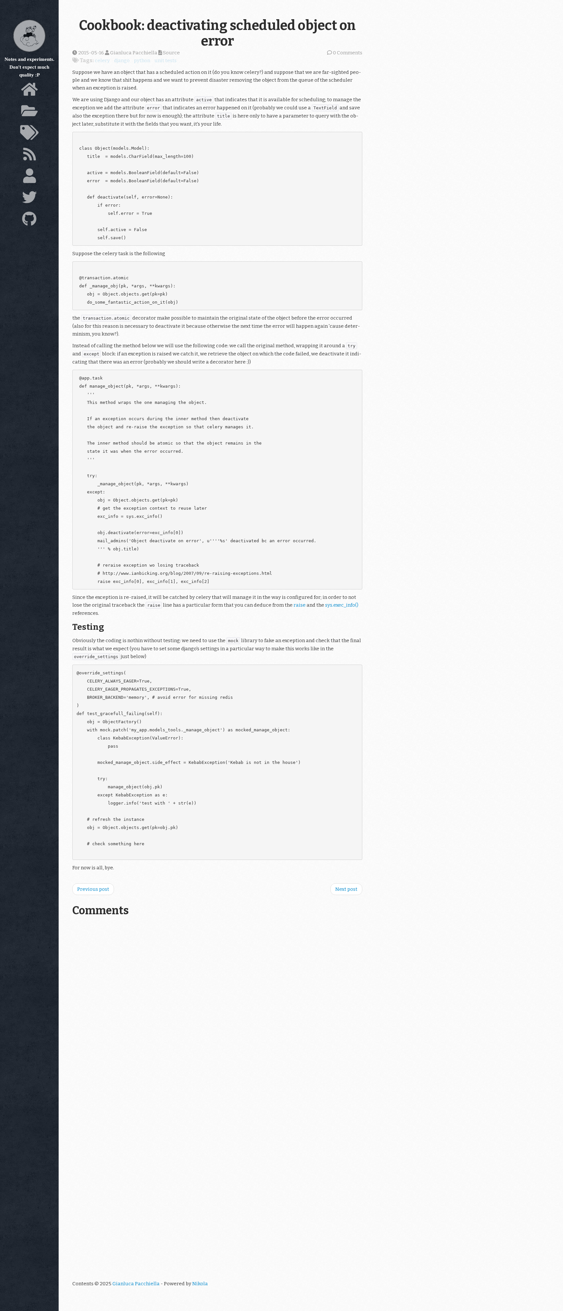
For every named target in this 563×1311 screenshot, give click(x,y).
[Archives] (29, 113)
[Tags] (29, 134)
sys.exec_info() (341, 605)
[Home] (29, 91)
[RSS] (29, 156)
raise (300, 605)
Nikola (200, 1284)
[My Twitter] (29, 199)
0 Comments (347, 53)
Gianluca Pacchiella (136, 1284)
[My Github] (29, 221)
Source (171, 53)
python (142, 60)
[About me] (29, 178)
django (122, 60)
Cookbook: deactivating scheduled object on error (217, 33)
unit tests (165, 60)
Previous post (93, 889)
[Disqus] (217, 1011)
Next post (346, 889)
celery (102, 60)
